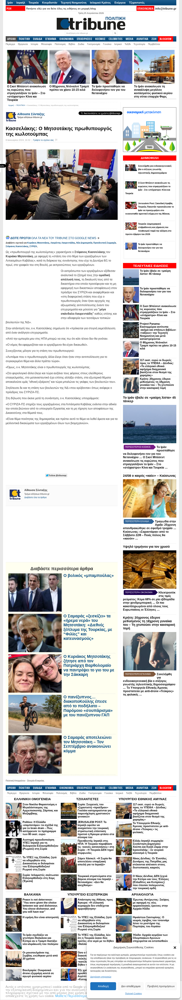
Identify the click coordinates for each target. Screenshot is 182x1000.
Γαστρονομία (93, 44)
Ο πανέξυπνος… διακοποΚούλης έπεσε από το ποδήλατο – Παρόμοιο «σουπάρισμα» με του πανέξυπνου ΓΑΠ (88, 706)
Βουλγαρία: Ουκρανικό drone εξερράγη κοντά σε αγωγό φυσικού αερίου (38, 973)
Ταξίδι (128, 44)
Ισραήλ (20, 2)
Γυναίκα (107, 44)
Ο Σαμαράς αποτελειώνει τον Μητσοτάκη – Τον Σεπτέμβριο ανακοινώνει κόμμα (87, 744)
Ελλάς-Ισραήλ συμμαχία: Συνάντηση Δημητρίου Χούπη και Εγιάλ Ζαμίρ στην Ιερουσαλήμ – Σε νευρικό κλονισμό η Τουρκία (150, 846)
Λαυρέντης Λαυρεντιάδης (62, 243)
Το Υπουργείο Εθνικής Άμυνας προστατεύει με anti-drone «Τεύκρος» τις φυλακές (148, 691)
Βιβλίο (72, 44)
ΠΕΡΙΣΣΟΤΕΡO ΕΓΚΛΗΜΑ (138, 674)
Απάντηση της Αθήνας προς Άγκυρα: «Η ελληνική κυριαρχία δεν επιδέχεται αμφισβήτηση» (95, 904)
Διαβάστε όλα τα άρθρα (35, 497)
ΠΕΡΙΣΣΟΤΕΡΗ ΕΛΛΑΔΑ (137, 521)
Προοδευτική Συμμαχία (104, 243)
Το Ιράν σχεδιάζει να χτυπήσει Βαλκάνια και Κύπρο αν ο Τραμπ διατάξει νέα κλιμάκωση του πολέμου (40, 939)
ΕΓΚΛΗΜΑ (50, 39)
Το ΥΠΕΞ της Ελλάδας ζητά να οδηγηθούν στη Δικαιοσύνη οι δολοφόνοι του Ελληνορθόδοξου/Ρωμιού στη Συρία (40, 863)
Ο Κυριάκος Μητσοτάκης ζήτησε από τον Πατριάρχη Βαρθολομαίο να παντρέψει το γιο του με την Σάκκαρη (88, 665)
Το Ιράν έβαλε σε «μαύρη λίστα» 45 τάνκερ (155, 272)
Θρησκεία (23, 44)
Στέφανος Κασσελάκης (17, 246)
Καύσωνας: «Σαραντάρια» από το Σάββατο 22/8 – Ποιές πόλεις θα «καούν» (146, 535)
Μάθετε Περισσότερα (71, 995)
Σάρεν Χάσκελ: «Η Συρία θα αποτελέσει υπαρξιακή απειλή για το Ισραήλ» (95, 861)
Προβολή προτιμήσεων (161, 986)
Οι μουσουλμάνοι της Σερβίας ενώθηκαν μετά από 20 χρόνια (40, 955)
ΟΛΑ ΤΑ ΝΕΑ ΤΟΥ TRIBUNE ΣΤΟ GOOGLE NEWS (53, 238)
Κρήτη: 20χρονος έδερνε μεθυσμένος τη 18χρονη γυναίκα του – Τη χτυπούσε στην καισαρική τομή (157, 383)
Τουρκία (34, 2)
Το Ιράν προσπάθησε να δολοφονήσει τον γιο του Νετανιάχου (108, 90)
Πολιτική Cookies (133, 993)
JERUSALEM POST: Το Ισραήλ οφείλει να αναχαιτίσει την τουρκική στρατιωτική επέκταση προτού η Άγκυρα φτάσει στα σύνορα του (96, 829)
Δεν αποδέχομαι (130, 986)
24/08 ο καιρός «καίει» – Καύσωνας (149, 475)
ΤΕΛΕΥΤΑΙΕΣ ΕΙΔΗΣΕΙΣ (150, 266)
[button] (175, 947)
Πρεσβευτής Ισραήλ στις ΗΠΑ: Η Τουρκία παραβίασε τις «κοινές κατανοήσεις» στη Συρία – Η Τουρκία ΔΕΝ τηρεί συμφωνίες (96, 846)
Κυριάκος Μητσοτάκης (38, 243)
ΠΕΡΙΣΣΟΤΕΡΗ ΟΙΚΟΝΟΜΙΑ (138, 592)
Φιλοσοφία (46, 44)
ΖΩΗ (153, 39)
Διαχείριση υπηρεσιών (100, 977)
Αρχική (11, 105)
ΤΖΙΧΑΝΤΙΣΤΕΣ (87, 799)
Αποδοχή (103, 986)
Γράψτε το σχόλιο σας (43, 140)
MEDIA (129, 39)
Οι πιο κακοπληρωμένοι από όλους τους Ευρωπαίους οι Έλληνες (145, 606)
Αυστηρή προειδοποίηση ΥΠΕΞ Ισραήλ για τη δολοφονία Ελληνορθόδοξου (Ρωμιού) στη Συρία (40, 844)
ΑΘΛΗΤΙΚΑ (142, 39)
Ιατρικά (118, 44)
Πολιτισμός (60, 44)
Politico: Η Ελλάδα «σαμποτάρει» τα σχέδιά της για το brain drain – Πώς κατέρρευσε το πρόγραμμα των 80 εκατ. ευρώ (40, 828)
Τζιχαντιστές (137, 2)
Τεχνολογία (139, 44)
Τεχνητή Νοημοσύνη (73, 2)
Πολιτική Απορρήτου (15, 780)
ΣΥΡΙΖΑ (33, 246)
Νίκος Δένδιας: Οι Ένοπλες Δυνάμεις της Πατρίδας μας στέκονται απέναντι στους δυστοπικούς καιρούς (150, 863)
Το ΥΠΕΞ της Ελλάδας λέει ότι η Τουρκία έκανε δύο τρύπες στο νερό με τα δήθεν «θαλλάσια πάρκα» (96, 939)
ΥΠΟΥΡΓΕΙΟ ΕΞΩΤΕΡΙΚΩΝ (87, 894)
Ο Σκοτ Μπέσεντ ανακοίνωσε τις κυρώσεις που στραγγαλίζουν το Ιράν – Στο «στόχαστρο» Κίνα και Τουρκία (26, 93)
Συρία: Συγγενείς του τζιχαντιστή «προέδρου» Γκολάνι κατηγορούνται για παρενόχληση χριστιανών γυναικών (94, 810)
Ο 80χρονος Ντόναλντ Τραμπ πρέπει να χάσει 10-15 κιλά (158, 345)
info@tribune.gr (165, 8)
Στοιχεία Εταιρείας (35, 780)
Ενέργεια (119, 2)
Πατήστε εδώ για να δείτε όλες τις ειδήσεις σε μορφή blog (61, 8)
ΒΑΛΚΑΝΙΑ (32, 894)
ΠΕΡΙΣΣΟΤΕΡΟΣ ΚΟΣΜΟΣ (138, 447)
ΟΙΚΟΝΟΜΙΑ (66, 39)
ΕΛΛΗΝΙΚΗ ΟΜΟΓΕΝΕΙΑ (32, 799)
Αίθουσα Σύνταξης (31, 114)
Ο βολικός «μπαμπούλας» (88, 575)
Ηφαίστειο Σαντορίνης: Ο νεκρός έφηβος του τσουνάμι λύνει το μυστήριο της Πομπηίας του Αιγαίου (151, 922)
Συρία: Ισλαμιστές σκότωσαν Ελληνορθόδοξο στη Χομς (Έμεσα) (41, 878)
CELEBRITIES (115, 39)
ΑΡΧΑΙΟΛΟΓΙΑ (143, 894)
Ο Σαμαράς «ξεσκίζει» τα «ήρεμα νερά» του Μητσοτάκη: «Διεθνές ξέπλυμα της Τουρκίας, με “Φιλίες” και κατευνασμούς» (87, 627)
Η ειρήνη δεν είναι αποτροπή (41, 917)
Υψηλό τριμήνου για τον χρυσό (146, 546)
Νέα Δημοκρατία (84, 243)
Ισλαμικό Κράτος (100, 2)
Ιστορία (34, 44)
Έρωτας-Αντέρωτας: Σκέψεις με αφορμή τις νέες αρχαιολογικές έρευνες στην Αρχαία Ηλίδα (151, 904)
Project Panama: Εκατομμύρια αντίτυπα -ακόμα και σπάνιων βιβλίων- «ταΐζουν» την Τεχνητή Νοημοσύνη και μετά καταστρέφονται (158, 331)
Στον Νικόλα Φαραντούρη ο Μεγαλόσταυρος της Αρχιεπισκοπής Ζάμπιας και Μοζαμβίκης (40, 809)
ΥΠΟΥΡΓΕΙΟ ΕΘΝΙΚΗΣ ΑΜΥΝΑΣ (143, 799)
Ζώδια (81, 44)
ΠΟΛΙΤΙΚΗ (24, 39)
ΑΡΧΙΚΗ (11, 39)
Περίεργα (10, 44)
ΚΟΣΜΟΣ (100, 39)
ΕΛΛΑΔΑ (37, 39)
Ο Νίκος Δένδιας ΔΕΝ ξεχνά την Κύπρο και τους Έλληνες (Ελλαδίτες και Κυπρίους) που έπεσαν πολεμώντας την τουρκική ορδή (151, 882)
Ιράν (10, 2)
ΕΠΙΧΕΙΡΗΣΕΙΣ (84, 39)
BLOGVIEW (166, 39)
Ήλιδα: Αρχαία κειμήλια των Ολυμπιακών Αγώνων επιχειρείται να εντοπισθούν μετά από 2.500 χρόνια (150, 939)
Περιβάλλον (154, 44)
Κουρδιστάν (49, 2)
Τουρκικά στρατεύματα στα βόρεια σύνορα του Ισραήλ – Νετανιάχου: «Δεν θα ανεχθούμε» (95, 880)
